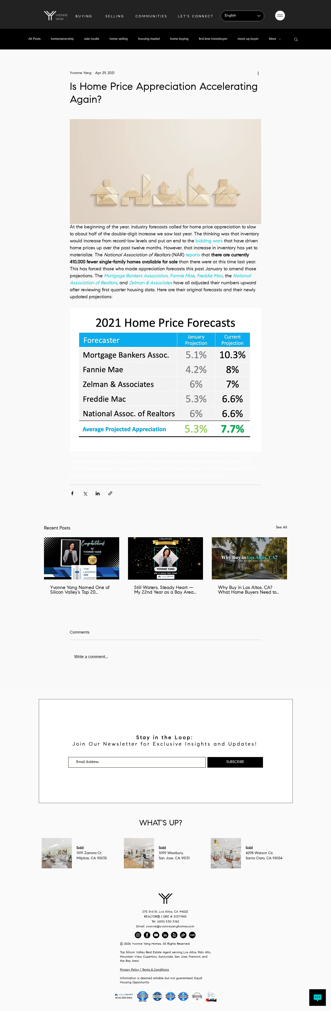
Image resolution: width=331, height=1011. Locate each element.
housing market (149, 39)
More (272, 39)
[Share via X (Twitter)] (84, 493)
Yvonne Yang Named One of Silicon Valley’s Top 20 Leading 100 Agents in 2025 (80, 590)
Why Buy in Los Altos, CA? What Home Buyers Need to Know (247, 590)
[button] (280, 15)
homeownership (62, 39)
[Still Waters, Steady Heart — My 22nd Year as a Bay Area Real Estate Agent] (165, 558)
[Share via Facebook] (72, 493)
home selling (119, 39)
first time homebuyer (213, 39)
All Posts (34, 39)
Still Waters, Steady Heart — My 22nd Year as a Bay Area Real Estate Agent (164, 590)
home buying (179, 39)
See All (281, 527)
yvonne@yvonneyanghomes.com (170, 926)
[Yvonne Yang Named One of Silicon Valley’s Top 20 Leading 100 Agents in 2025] (81, 558)
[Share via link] (110, 493)
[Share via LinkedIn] (97, 493)
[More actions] (258, 73)
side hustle (91, 39)
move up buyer (248, 39)
